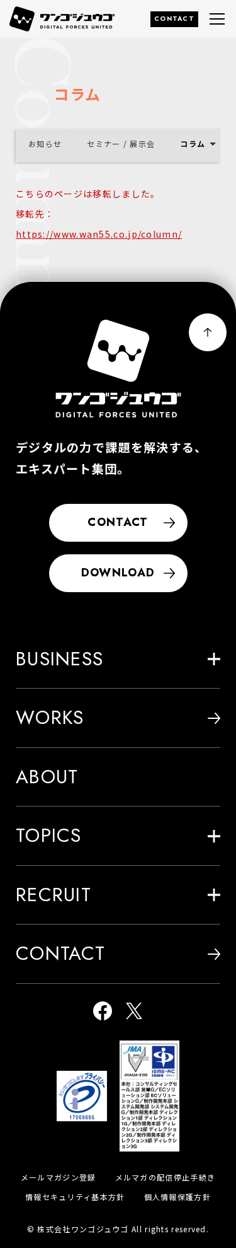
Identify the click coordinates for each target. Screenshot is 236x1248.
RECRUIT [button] (53, 894)
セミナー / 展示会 (121, 143)
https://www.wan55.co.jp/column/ (99, 234)
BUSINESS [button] (59, 658)
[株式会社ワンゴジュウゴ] (118, 368)
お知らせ (45, 143)
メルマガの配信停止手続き (165, 1177)
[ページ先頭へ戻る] (208, 332)
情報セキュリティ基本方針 (75, 1196)
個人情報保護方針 (177, 1196)
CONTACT (174, 18)
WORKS (50, 717)
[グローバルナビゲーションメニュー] (217, 19)
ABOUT (47, 776)
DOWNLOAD (118, 572)
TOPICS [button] (49, 835)
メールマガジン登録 (58, 1177)
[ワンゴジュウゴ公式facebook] (102, 1012)
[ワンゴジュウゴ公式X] (134, 1012)
